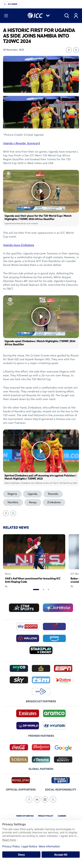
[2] (43, 589)
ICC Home (12, 4)
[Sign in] (76, 16)
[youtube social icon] (37, 799)
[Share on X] (76, 50)
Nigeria (12, 494)
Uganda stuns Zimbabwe (18, 245)
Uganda (32, 494)
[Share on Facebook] (69, 50)
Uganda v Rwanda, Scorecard (21, 143)
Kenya (33, 502)
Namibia (13, 502)
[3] (48, 589)
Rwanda (53, 494)
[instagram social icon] (45, 799)
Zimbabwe (54, 502)
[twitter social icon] (53, 799)
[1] (36, 589)
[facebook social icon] (29, 799)
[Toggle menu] (6, 16)
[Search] (67, 16)
